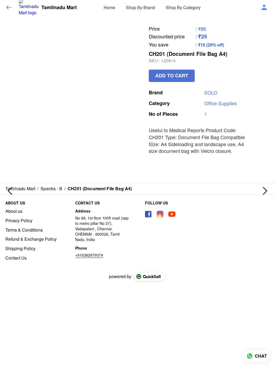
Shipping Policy (20, 248)
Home (109, 7)
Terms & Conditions (24, 230)
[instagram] (160, 214)
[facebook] (148, 214)
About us (13, 211)
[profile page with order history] (264, 7)
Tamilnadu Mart (59, 7)
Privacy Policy (18, 221)
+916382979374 (89, 255)
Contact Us (16, 258)
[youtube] (172, 214)
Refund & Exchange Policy (31, 239)
